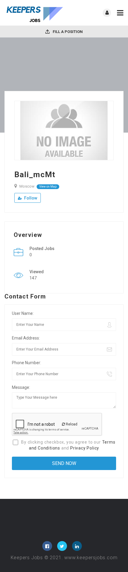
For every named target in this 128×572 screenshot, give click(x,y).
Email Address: (26, 338)
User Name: (23, 313)
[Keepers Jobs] (34, 13)
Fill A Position (67, 31)
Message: (21, 387)
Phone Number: (26, 362)
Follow (30, 198)
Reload (71, 424)
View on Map (48, 186)
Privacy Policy (84, 448)
